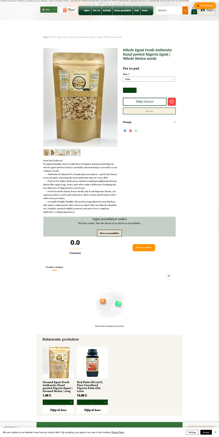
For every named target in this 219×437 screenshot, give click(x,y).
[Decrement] (125, 90)
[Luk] (215, 432)
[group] (109, 380)
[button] (194, 10)
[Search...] (185, 10)
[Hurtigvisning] (58, 362)
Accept (206, 432)
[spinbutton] (130, 90)
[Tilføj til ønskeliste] (172, 102)
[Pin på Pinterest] (130, 131)
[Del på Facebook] (125, 131)
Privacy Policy (117, 432)
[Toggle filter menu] (168, 275)
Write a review (144, 247)
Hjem (45, 37)
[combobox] (149, 79)
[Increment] (134, 90)
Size (126, 74)
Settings (192, 432)
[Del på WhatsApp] (136, 131)
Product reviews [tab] (54, 267)
